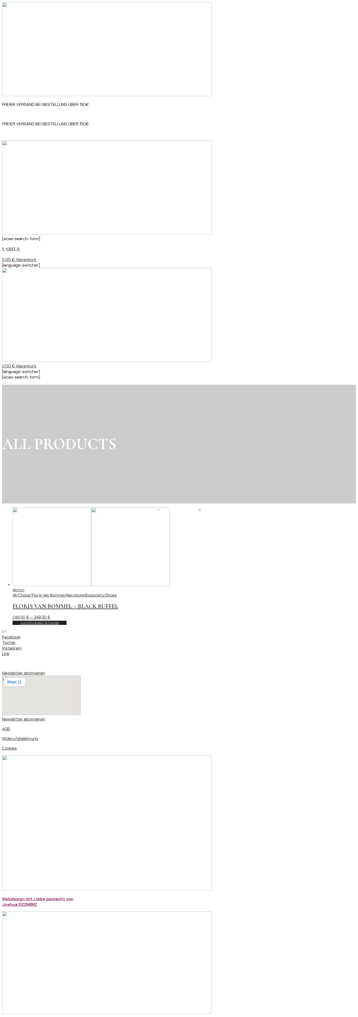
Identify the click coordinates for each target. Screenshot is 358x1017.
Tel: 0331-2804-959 (64, 114)
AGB (6, 729)
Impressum (12, 663)
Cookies (9, 748)
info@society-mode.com (123, 114)
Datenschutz (38, 663)
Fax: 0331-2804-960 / (23, 114)
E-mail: (93, 114)
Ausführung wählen (39, 623)
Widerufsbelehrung (20, 738)
